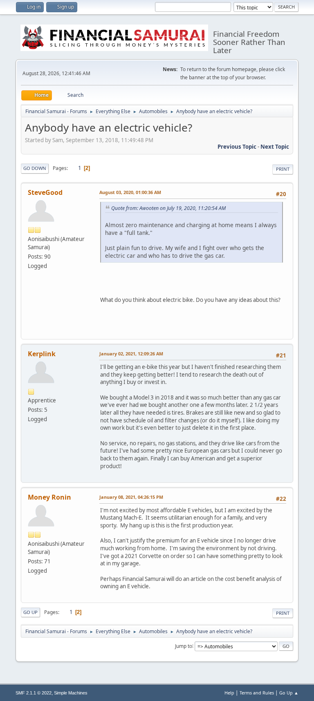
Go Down (34, 168)
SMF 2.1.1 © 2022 (34, 692)
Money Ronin (49, 497)
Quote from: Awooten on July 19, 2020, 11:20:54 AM (168, 208)
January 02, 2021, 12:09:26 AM (131, 353)
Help (229, 693)
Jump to (183, 645)
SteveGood (45, 192)
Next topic (274, 146)
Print (282, 169)
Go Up (30, 612)
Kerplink (42, 353)
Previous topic (237, 146)
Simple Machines (70, 692)
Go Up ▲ (288, 693)
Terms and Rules (257, 693)
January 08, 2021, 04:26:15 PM (131, 497)
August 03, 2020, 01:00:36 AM (130, 192)
